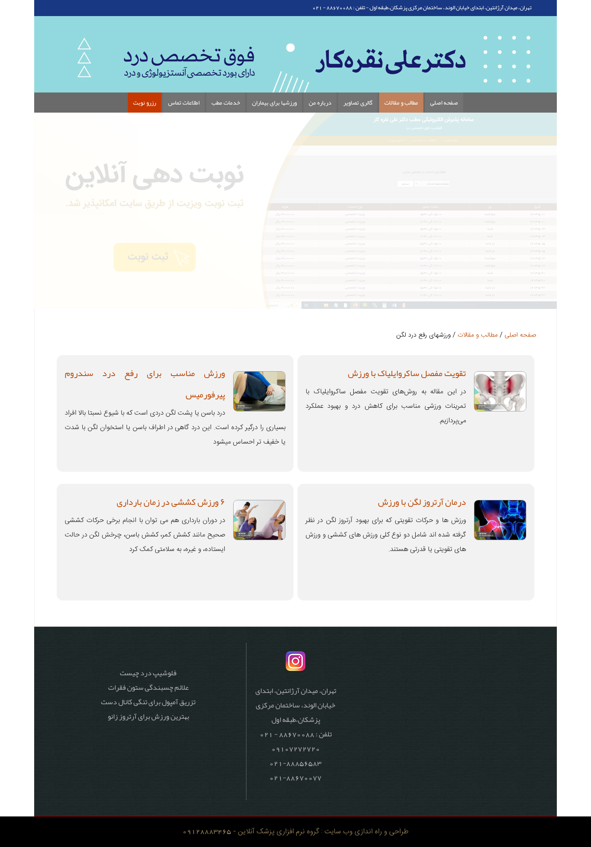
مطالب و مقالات (401, 103)
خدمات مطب (225, 103)
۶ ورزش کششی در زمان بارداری (171, 502)
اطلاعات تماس (183, 103)
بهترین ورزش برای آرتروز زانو (148, 716)
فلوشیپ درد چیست (148, 673)
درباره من (320, 103)
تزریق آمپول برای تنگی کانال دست (148, 702)
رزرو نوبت (144, 103)
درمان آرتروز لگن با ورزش (422, 502)
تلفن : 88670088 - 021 (338, 7)
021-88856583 (295, 763)
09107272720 (295, 748)
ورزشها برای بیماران (274, 103)
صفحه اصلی (444, 103)
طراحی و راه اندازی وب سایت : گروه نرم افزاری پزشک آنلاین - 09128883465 (295, 831)
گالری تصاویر (357, 103)
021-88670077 (295, 777)
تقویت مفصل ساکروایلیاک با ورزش (407, 373)
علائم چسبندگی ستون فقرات (148, 687)
